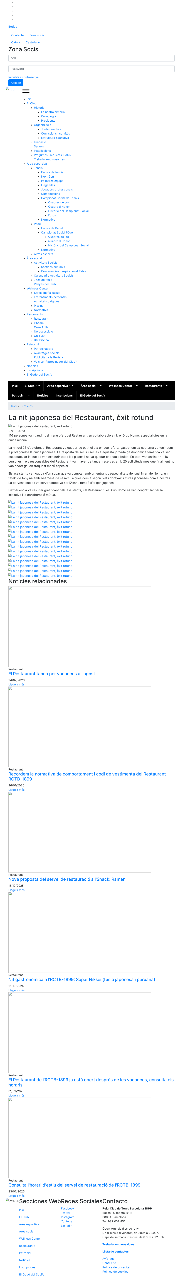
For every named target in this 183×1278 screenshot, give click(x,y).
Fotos (52, 215)
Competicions (50, 193)
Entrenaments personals (50, 297)
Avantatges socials (46, 353)
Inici (29, 99)
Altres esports (43, 254)
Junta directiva (51, 129)
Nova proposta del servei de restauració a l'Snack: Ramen (66, 879)
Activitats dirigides (46, 301)
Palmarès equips (52, 181)
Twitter (65, 1213)
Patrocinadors (43, 348)
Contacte (17, 35)
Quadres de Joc (59, 202)
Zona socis (36, 35)
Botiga (12, 26)
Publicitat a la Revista (48, 357)
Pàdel (37, 224)
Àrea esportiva (37, 163)
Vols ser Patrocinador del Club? (55, 361)
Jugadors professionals (57, 189)
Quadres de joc (58, 237)
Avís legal (108, 1258)
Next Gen (47, 176)
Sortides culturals (53, 267)
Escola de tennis (52, 172)
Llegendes (48, 185)
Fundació (40, 142)
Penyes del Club (45, 284)
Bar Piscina (41, 340)
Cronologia (48, 116)
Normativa (48, 219)
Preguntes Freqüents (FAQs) (53, 155)
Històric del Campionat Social (68, 211)
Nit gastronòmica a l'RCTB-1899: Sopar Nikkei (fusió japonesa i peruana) (81, 979)
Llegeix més (16, 684)
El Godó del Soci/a (39, 374)
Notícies (32, 366)
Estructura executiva (55, 138)
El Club (31, 103)
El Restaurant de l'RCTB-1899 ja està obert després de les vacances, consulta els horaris (91, 1082)
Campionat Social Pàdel (57, 232)
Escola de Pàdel (52, 228)
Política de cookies (115, 1271)
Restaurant (41, 318)
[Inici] (11, 89)
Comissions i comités (55, 133)
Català (15, 42)
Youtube (66, 1221)
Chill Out (40, 336)
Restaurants (35, 314)
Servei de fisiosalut (47, 292)
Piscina (38, 305)
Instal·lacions (42, 150)
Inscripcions (35, 370)
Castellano (33, 42)
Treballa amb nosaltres (49, 159)
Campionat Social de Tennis (60, 198)
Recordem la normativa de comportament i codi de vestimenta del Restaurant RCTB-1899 (87, 776)
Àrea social (34, 258)
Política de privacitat (116, 1267)
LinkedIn (66, 1225)
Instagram (67, 1217)
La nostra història (53, 112)
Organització (42, 125)
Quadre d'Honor (59, 206)
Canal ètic (109, 1263)
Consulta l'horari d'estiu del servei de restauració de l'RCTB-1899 (74, 1185)
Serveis (39, 146)
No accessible (43, 331)
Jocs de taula (43, 280)
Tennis (38, 168)
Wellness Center (37, 288)
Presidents (48, 120)
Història (39, 107)
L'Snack (39, 323)
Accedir (16, 82)
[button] (40, 502)
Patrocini (33, 344)
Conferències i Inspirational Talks (63, 271)
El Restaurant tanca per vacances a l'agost (51, 673)
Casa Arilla (41, 327)
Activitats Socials (45, 262)
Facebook (67, 1208)
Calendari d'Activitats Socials (53, 275)
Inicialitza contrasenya (23, 77)
